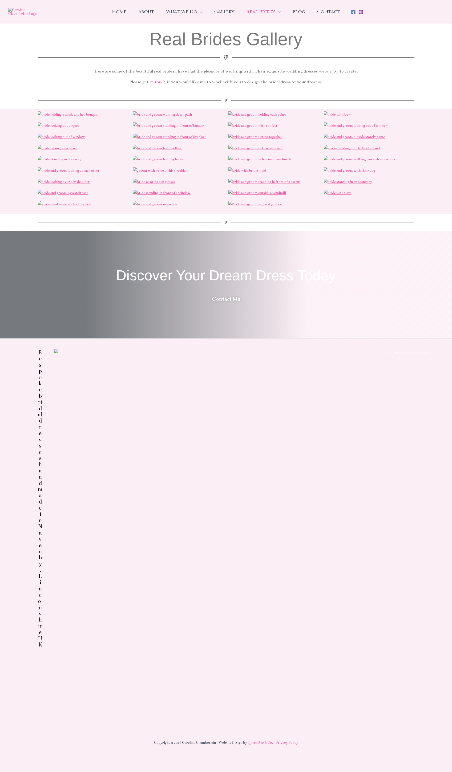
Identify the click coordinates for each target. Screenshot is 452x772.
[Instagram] (361, 12)
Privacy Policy (286, 742)
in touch (157, 82)
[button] (199, 12)
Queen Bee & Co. (260, 742)
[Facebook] (353, 12)
